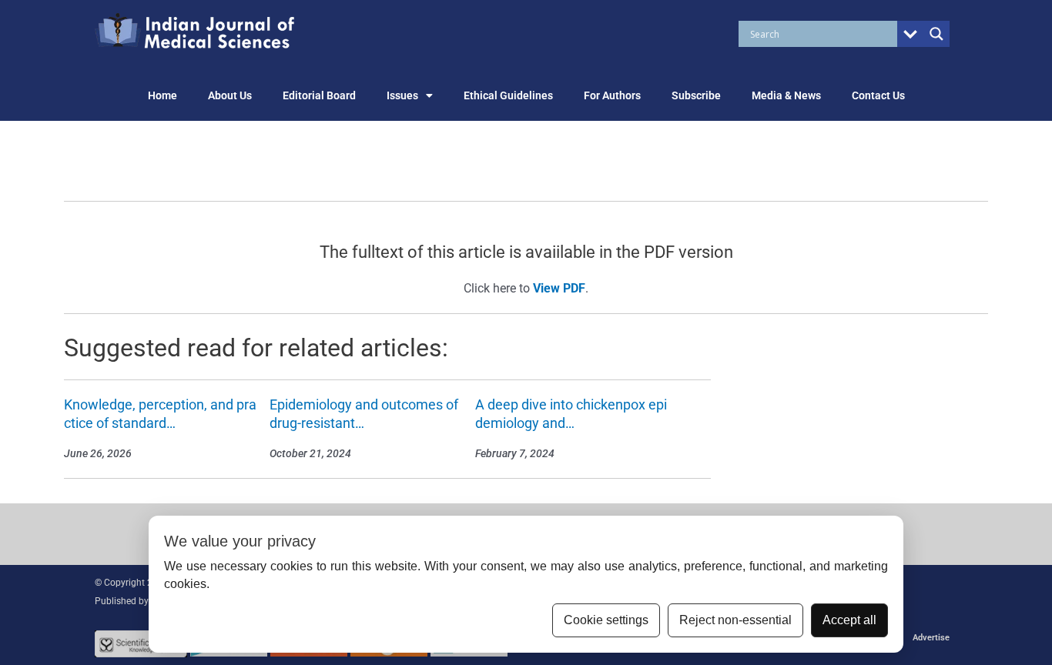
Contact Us (878, 95)
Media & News (786, 95)
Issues (402, 95)
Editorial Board (319, 95)
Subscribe (696, 95)
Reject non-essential (735, 620)
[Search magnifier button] (936, 34)
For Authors (612, 95)
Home (162, 95)
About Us (230, 95)
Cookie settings (606, 620)
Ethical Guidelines (508, 95)
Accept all (849, 620)
